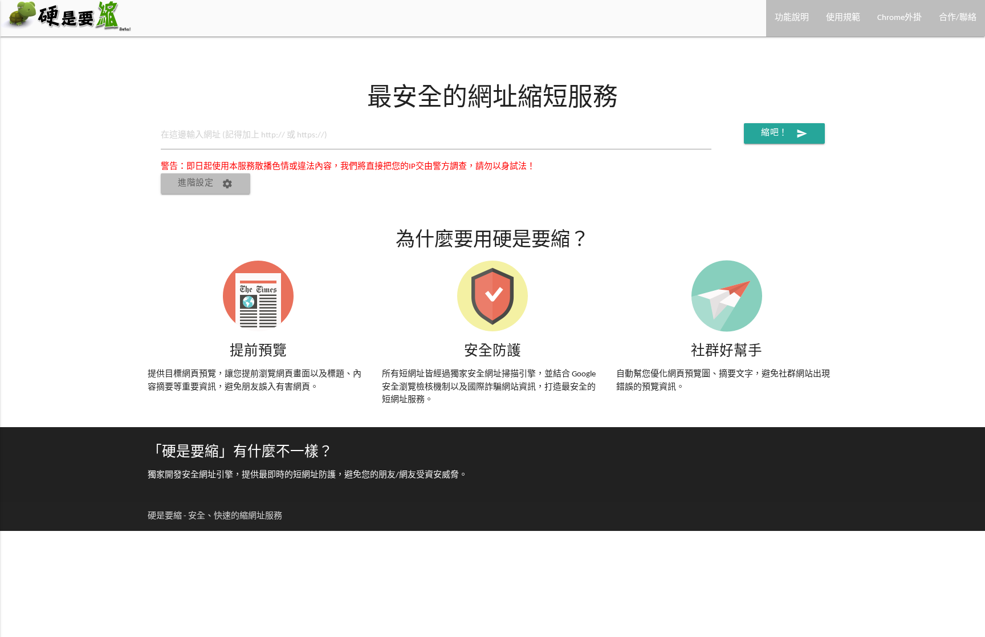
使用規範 (843, 18)
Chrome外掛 (899, 18)
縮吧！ (784, 133)
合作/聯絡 (957, 18)
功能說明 (792, 18)
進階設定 (205, 183)
